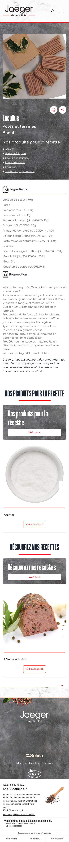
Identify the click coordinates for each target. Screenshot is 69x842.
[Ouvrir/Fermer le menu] (61, 11)
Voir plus (35, 432)
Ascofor (9, 149)
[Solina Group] (34, 755)
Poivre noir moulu (15, 162)
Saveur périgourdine (17, 158)
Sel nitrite (10, 167)
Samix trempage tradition (19, 171)
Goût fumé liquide (15, 153)
